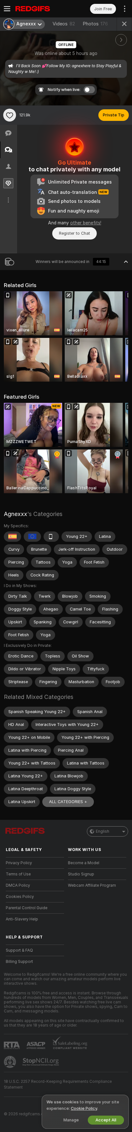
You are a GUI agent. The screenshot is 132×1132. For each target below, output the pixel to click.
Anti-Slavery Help (22, 919)
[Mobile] (51, 536)
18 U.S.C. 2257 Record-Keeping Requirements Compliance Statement (58, 1084)
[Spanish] (12, 536)
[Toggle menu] (7, 8)
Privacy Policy (19, 863)
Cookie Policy (84, 1108)
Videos (64, 24)
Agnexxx (15, 514)
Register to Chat (74, 233)
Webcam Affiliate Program (92, 885)
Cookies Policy (20, 896)
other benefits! (85, 222)
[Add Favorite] (9, 115)
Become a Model (83, 863)
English (102, 831)
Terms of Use (18, 874)
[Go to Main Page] (40, 8)
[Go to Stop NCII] (41, 1062)
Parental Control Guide (26, 908)
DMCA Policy (18, 885)
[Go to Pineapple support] (10, 1062)
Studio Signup (81, 874)
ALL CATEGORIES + (68, 801)
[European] (32, 536)
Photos (95, 24)
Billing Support (19, 961)
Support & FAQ (19, 950)
